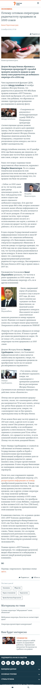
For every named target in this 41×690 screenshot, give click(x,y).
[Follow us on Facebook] (13, 663)
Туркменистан (21, 638)
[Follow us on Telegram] (18, 663)
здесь (3, 572)
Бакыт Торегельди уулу (9, 25)
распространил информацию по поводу (18, 481)
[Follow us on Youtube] (3, 663)
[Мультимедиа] (12, 687)
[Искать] (28, 687)
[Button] (35, 34)
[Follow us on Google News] (28, 663)
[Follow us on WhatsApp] (23, 663)
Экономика (6, 9)
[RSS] (32, 663)
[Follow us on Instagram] (8, 663)
